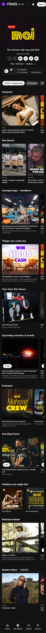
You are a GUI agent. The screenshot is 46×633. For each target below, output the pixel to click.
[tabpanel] (23, 351)
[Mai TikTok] (31, 58)
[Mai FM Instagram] (25, 58)
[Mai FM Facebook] (20, 58)
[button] (24, 570)
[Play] (6, 71)
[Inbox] (33, 4)
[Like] (15, 58)
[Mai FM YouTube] (36, 58)
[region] (23, 114)
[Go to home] (9, 4)
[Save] (9, 58)
